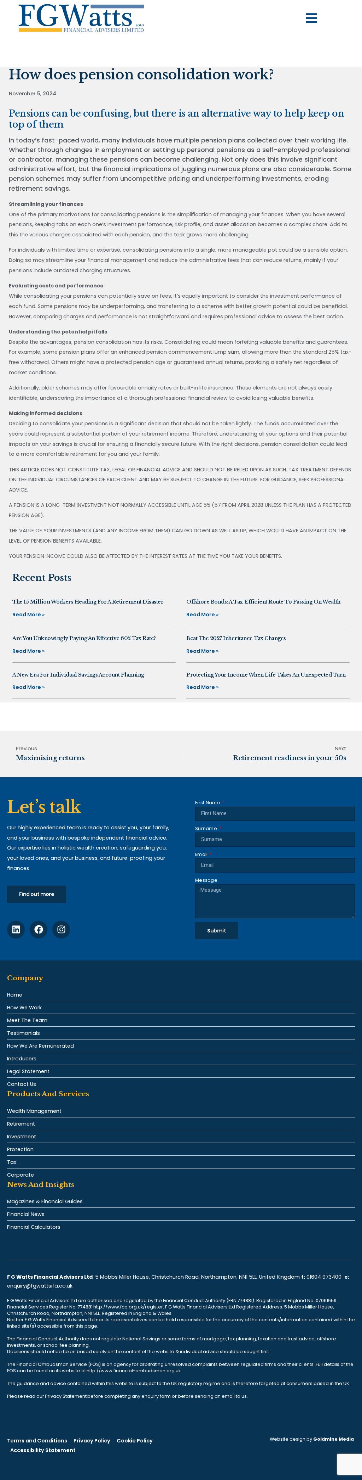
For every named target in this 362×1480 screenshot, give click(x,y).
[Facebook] (38, 929)
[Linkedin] (16, 929)
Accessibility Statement (43, 1450)
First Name (208, 803)
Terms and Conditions (37, 1440)
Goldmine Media (333, 1439)
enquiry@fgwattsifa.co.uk (40, 1285)
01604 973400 (323, 1276)
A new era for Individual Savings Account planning (78, 675)
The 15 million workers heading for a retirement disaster (87, 602)
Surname (206, 828)
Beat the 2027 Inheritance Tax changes (236, 638)
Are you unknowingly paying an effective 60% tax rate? (84, 638)
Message (206, 880)
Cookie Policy (135, 1440)
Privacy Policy (92, 1440)
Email (202, 854)
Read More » (28, 614)
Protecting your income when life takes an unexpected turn (266, 675)
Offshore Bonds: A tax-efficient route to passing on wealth (263, 602)
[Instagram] (61, 929)
